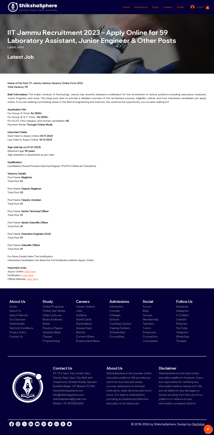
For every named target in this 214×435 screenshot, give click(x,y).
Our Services (17, 319)
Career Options (85, 306)
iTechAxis (198, 424)
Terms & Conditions (21, 328)
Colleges (114, 315)
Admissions (116, 306)
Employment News (88, 341)
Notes (46, 323)
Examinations (84, 323)
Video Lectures (52, 315)
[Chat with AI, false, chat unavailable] (208, 429)
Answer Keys (84, 328)
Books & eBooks (53, 319)
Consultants (150, 341)
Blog (146, 310)
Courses (114, 310)
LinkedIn (181, 319)
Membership (151, 319)
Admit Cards (83, 319)
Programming (51, 341)
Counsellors (150, 336)
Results (80, 332)
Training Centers (119, 328)
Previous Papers (53, 328)
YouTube (181, 328)
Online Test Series (54, 310)
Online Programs (53, 306)
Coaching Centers (120, 323)
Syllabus (81, 315)
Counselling (116, 336)
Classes (48, 336)
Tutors (147, 328)
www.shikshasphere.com (68, 390)
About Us (15, 310)
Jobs (79, 310)
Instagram (182, 310)
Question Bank (52, 332)
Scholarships (117, 332)
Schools (114, 319)
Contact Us (16, 336)
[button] (141, 7)
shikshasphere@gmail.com (69, 399)
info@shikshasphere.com (68, 394)
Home (13, 306)
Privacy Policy (17, 332)
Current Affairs (85, 336)
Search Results (18, 315)
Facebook (182, 306)
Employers (149, 332)
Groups (147, 315)
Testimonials (17, 323)
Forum (147, 306)
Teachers (148, 323)
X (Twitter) (182, 315)
